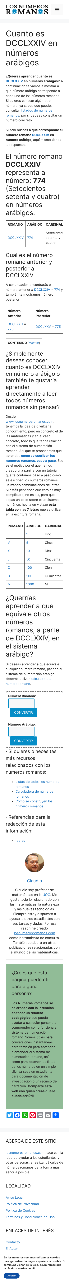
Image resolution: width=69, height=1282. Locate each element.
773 (11, 329)
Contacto (13, 1242)
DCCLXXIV (14, 81)
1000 (30, 584)
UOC (46, 895)
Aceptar (11, 1275)
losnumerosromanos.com (34, 933)
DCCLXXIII (15, 324)
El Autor (12, 1249)
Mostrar (34, 343)
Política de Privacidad (22, 1204)
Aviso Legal (14, 1197)
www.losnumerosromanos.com (29, 421)
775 (58, 327)
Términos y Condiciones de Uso (30, 1217)
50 (28, 559)
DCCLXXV (43, 327)
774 (30, 238)
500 (29, 576)
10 (28, 551)
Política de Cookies (20, 1210)
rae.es (20, 840)
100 (29, 568)
